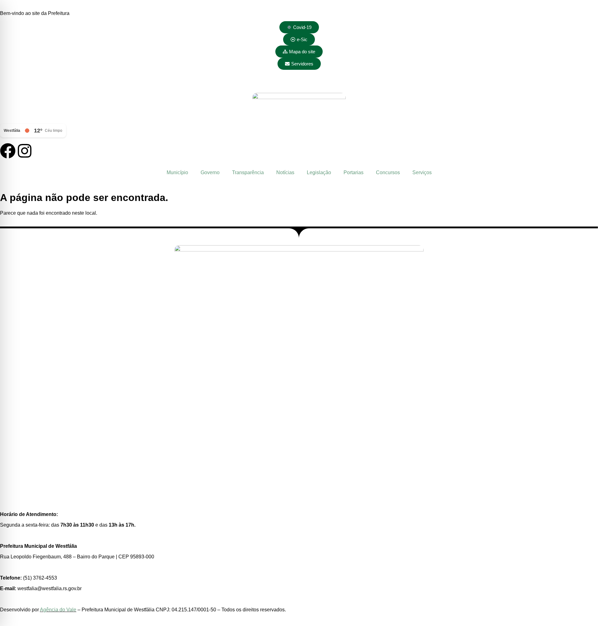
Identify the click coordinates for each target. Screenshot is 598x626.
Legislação (319, 172)
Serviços (422, 172)
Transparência (248, 172)
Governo (210, 172)
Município (177, 172)
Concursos (388, 172)
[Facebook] (8, 151)
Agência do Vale (58, 609)
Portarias (353, 172)
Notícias (285, 172)
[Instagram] (24, 151)
